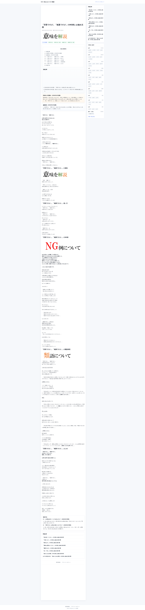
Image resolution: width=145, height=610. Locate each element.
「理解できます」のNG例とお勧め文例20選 (52, 548)
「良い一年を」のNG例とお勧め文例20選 (51, 550)
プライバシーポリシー (99, 1)
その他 (91, 113)
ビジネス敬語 (45, 42)
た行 (95, 68)
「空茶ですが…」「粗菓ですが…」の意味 (54, 56)
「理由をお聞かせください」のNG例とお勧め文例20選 (54, 545)
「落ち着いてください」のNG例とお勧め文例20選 (53, 537)
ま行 (95, 88)
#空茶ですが (51, 42)
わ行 (95, 106)
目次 (63, 48)
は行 (95, 81)
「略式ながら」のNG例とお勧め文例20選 (51, 542)
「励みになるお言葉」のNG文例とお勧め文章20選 (53, 553)
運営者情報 (58, 562)
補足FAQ (48, 65)
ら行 (95, 100)
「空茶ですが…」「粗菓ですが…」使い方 (54, 58)
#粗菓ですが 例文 (71, 42)
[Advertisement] (72, 14)
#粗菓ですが (64, 42)
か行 (95, 54)
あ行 (95, 48)
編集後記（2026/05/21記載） (52, 55)
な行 (95, 75)
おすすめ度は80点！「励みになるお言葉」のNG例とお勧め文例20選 (57, 556)
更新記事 (48, 51)
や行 (95, 95)
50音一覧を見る (91, 116)
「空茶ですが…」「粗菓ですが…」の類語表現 (55, 61)
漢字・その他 (95, 111)
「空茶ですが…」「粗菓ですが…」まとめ (54, 63)
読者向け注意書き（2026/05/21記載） (54, 53)
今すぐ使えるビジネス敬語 (47, 2)
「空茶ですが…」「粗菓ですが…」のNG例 (55, 60)
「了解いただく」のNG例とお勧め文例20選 (52, 540)
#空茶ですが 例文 (57, 42)
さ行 (95, 61)
